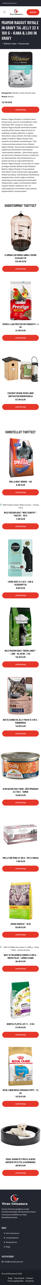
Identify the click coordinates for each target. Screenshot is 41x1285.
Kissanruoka (24, 43)
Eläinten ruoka (10, 43)
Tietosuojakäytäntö (15, 1281)
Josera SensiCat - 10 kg (20, 924)
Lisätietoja (20, 110)
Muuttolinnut (11, 1242)
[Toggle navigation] (5, 12)
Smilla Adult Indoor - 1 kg (20, 481)
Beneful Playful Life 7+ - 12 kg (20, 1024)
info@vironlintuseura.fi (10, 3)
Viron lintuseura (12, 1233)
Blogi (8, 1247)
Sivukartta (29, 1281)
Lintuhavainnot (12, 1238)
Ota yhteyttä (19, 1278)
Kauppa (33, 12)
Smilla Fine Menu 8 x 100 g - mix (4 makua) (20, 857)
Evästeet (29, 1278)
